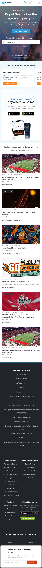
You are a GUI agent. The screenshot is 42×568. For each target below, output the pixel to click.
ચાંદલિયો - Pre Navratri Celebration (22, 433)
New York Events (21, 378)
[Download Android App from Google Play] (25, 512)
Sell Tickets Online (10, 471)
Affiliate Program (10, 512)
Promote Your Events (10, 467)
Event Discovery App (30, 474)
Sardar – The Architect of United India (21, 396)
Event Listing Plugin (10, 505)
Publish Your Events (10, 464)
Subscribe (31, 562)
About (10, 542)
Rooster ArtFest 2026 (21, 421)
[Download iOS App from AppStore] (35, 512)
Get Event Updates (30, 471)
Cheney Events (21, 374)
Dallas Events (21, 387)
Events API (10, 485)
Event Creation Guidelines (10, 495)
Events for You (30, 464)
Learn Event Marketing (10, 492)
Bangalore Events (21, 392)
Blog (10, 519)
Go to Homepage (21, 31)
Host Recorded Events (10, 474)
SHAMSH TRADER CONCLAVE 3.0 (21, 417)
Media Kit (10, 509)
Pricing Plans (10, 478)
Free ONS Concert (21, 438)
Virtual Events (30, 467)
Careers (30, 542)
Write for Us (30, 478)
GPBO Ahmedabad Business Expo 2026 (21, 405)
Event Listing (10, 488)
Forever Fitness (21, 401)
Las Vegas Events (21, 383)
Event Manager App (10, 481)
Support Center (10, 516)
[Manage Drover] (2, 2)
